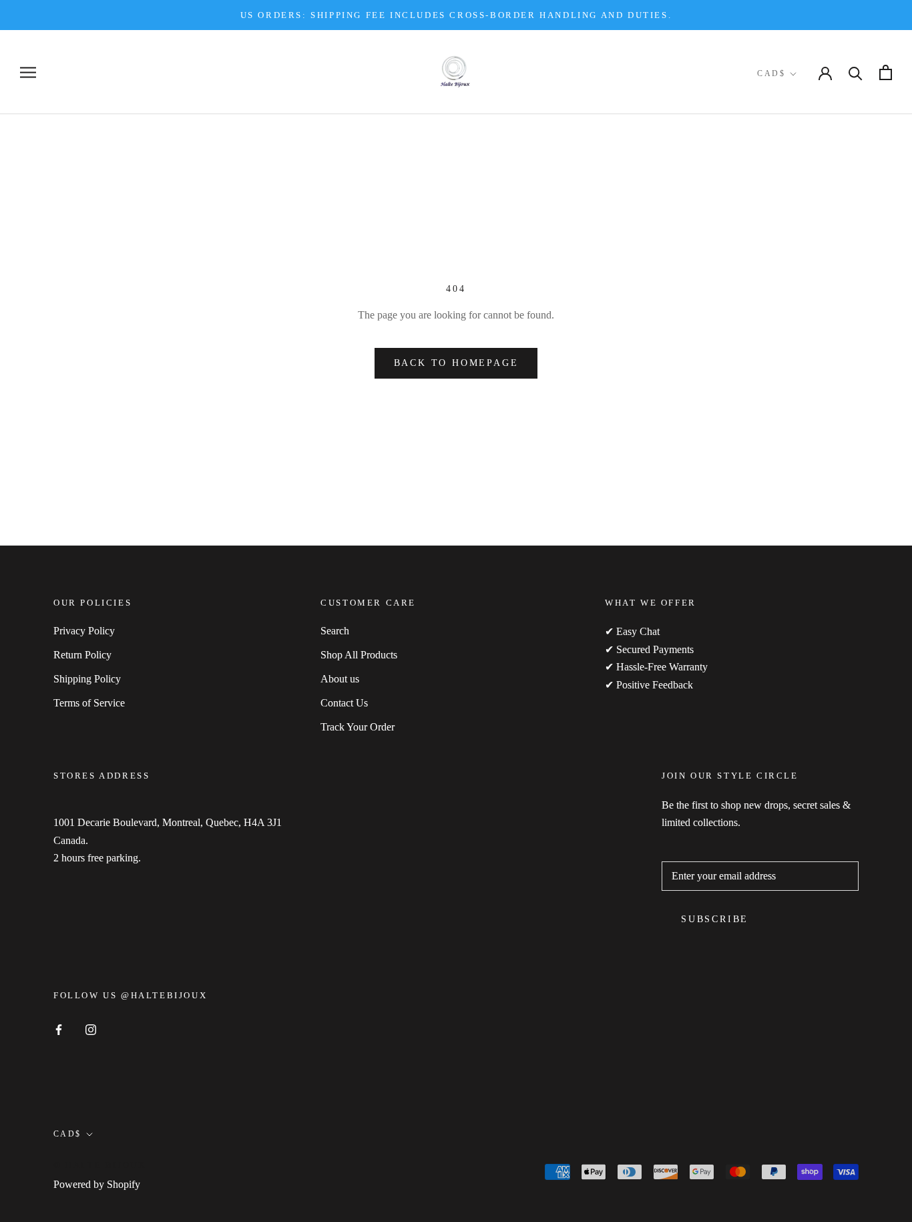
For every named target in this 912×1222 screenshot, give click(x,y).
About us (339, 678)
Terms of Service (89, 702)
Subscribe (714, 919)
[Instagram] (90, 1029)
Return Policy (82, 654)
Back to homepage (456, 363)
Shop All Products (358, 654)
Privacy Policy (84, 630)
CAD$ (771, 73)
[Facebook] (58, 1029)
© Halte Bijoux (99, 1165)
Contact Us (344, 702)
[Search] (856, 72)
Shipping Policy (87, 678)
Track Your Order (357, 727)
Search (334, 630)
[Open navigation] (28, 73)
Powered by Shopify (96, 1184)
